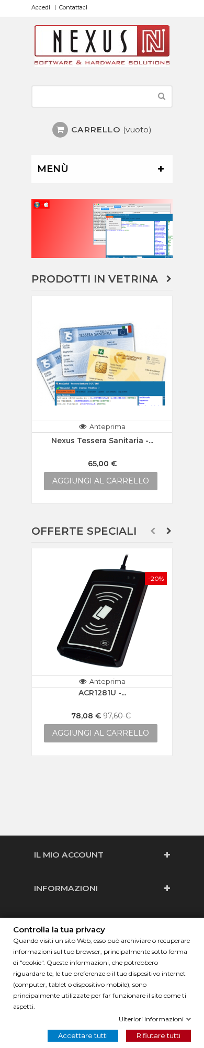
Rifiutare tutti (158, 1035)
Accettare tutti (83, 1035)
